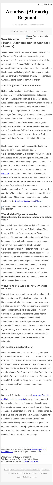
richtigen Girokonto (30, 461)
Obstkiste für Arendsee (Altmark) (29, 201)
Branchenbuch (37, 31)
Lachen (43, 473)
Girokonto (46, 470)
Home (6, 470)
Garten (35, 473)
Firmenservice (26, 473)
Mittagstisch (24, 31)
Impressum (32, 477)
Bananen (5, 173)
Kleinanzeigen (13, 473)
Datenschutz (22, 477)
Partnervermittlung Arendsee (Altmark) (25, 470)
